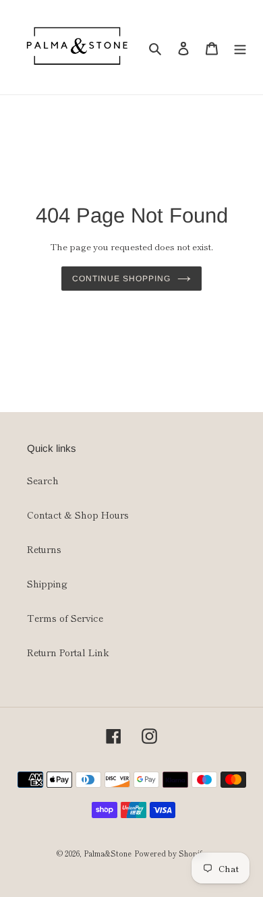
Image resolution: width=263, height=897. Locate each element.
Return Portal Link (68, 652)
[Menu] (240, 47)
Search (43, 480)
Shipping (47, 583)
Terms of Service (65, 618)
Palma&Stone (108, 853)
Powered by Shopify (170, 853)
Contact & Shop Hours (78, 514)
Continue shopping (121, 278)
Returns (44, 549)
